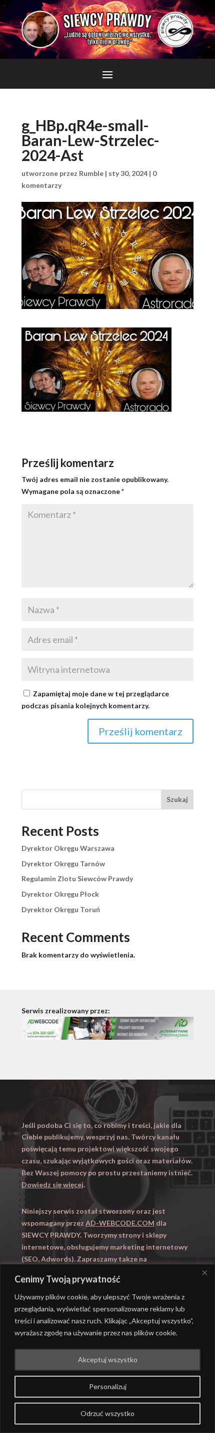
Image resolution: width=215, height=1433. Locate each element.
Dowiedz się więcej (53, 1184)
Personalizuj (107, 1386)
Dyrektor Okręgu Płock (60, 894)
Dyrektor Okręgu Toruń (61, 909)
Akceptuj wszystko (108, 1359)
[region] (107, 1348)
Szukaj (177, 799)
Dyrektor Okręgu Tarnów (63, 863)
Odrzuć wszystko (107, 1413)
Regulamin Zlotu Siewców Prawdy (77, 878)
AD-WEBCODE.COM (120, 1223)
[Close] (204, 1272)
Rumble (91, 173)
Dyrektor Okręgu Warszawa (68, 848)
